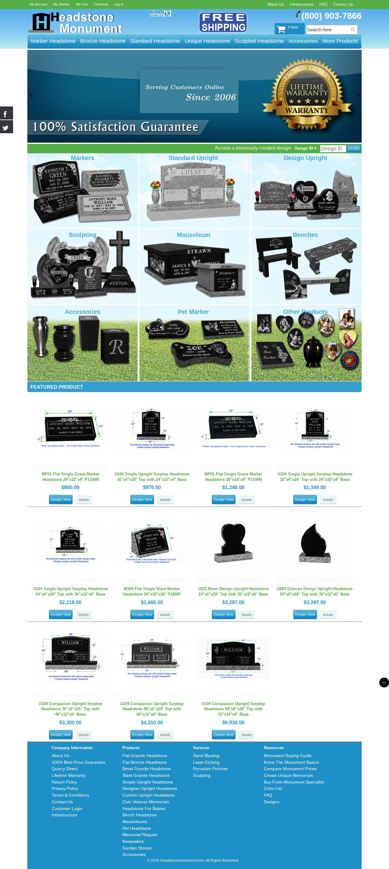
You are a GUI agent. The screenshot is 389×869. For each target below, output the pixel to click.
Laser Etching (206, 762)
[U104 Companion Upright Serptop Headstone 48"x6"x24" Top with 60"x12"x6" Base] (151, 624)
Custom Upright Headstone (148, 795)
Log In (118, 4)
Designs (271, 801)
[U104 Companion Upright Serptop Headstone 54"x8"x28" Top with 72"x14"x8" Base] (233, 624)
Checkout (101, 4)
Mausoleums (134, 821)
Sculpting (202, 775)
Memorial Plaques (139, 834)
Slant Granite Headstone (146, 775)
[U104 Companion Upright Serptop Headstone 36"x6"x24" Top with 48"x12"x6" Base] (70, 624)
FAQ (323, 4)
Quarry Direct (64, 768)
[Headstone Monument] (75, 22)
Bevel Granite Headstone (146, 768)
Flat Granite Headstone (144, 755)
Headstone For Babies (144, 808)
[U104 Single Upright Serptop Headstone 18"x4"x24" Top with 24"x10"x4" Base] (314, 395)
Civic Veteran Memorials (145, 801)
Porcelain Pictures (210, 768)
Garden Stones (137, 848)
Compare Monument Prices (290, 768)
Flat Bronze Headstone (144, 762)
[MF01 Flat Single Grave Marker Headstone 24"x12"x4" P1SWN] (70, 395)
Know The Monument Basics (291, 762)
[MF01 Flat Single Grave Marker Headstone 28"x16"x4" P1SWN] (233, 395)
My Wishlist (61, 4)
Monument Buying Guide (288, 755)
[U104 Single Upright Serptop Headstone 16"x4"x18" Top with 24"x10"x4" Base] (151, 395)
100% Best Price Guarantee (78, 762)
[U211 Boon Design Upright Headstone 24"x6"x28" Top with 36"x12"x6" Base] (233, 509)
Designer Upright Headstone (149, 788)
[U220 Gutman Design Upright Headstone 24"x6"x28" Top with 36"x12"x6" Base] (314, 509)
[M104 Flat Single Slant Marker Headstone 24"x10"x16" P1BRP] (151, 509)
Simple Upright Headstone (147, 782)
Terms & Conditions (70, 795)
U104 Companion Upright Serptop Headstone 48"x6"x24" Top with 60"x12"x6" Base (152, 709)
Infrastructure (301, 4)
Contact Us (343, 4)
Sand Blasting (206, 755)
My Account (38, 4)
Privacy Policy (65, 788)
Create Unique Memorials (288, 775)
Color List (273, 788)
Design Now (60, 499)
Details (83, 500)
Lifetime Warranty (68, 775)
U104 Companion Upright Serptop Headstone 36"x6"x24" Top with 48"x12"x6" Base (70, 709)
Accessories (134, 854)
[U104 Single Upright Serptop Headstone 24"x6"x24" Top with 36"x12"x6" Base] (70, 509)
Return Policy (64, 782)
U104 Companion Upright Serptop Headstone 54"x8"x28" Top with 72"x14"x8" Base (233, 709)
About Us (275, 4)
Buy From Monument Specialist (294, 782)
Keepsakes (133, 841)
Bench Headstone (139, 814)
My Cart (82, 4)
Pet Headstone (136, 828)
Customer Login (67, 808)
